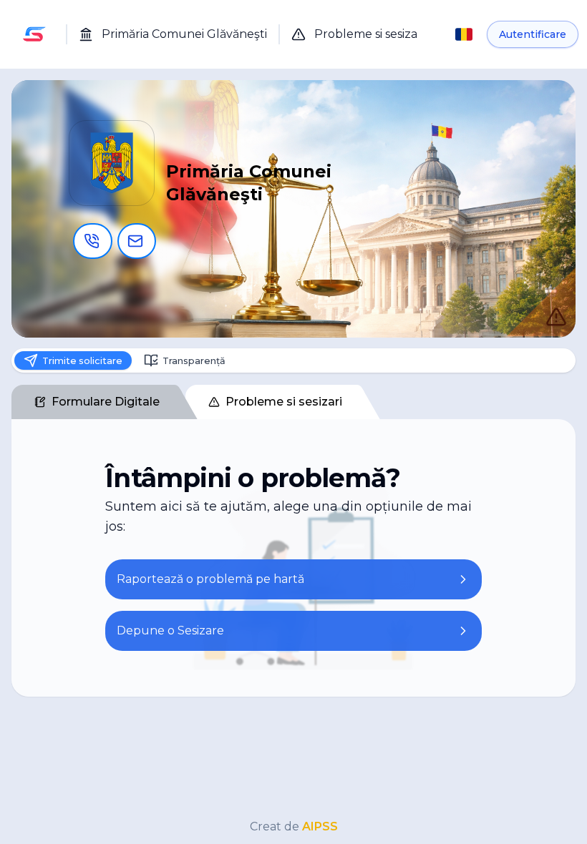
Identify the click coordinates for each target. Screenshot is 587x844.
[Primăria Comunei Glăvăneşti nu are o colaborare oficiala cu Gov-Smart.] (541, 302)
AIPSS (320, 826)
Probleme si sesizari (283, 406)
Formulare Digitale (106, 406)
